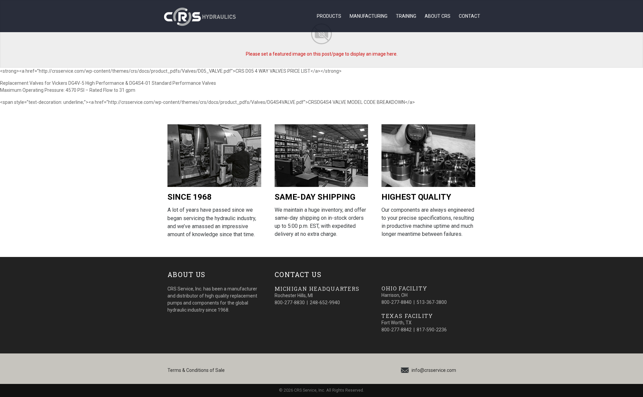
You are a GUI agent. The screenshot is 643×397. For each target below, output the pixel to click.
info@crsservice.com (434, 370)
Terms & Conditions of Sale (196, 370)
